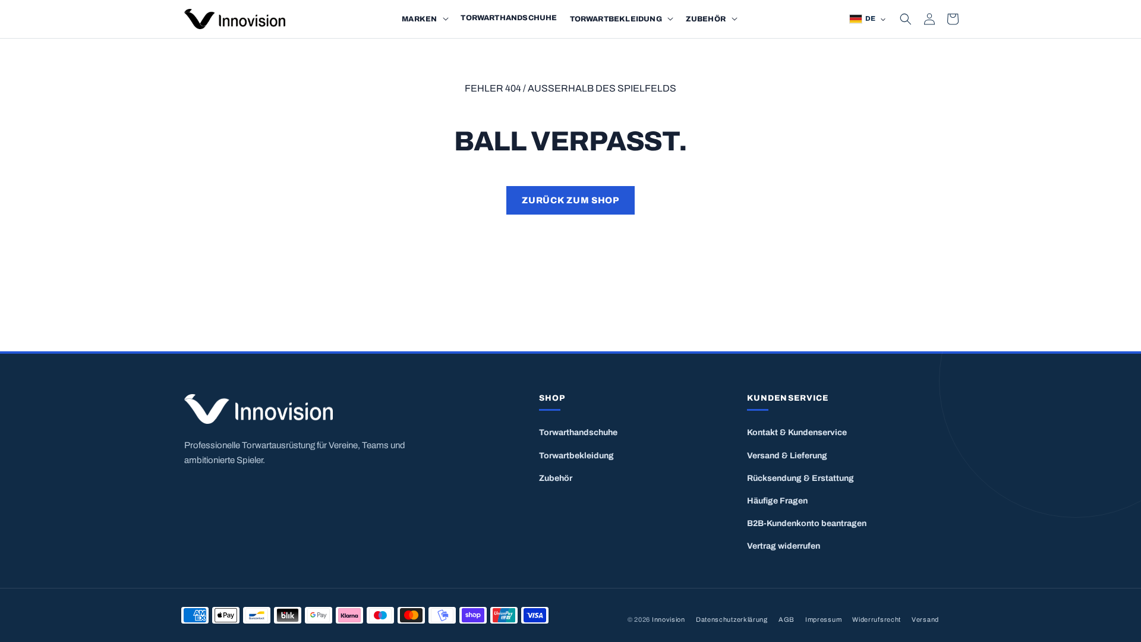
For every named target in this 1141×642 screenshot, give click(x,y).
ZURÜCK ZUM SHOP (570, 200)
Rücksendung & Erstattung (800, 478)
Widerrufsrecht (876, 619)
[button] (446, 19)
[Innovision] (326, 409)
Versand (925, 619)
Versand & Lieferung (787, 455)
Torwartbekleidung (576, 455)
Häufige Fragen (777, 500)
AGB (786, 619)
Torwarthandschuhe (578, 432)
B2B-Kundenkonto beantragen (806, 523)
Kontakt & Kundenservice (797, 432)
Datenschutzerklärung (732, 619)
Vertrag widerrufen (783, 546)
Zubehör (555, 478)
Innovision (668, 619)
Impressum (823, 619)
